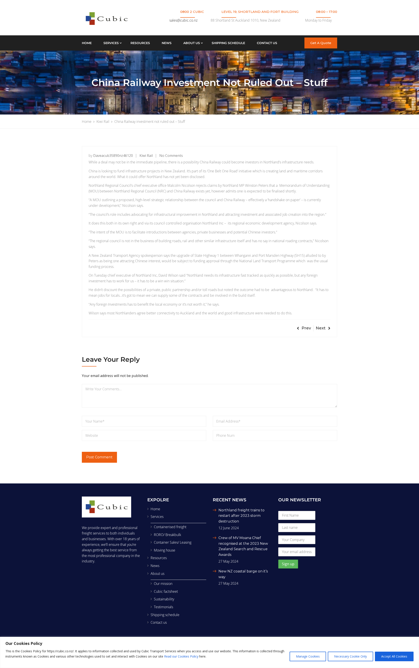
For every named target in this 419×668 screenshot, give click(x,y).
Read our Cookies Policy (181, 656)
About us (191, 43)
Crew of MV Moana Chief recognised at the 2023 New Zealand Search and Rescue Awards (243, 546)
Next (321, 328)
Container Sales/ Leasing (172, 542)
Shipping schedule (228, 43)
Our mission (163, 583)
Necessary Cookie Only (350, 656)
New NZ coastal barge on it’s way (243, 574)
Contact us (267, 43)
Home (87, 43)
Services (111, 43)
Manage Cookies (308, 656)
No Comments (171, 155)
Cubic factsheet (166, 591)
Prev (306, 328)
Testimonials (163, 607)
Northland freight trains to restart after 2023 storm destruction (241, 515)
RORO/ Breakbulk (167, 534)
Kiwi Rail (146, 155)
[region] (209, 652)
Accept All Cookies (394, 656)
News (167, 43)
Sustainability (164, 599)
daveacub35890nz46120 (113, 155)
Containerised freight (170, 526)
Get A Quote (320, 43)
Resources (140, 43)
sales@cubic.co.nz (183, 20)
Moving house (164, 550)
